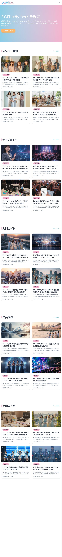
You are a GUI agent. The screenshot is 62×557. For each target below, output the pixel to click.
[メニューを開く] (59, 2)
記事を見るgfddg (8, 31)
